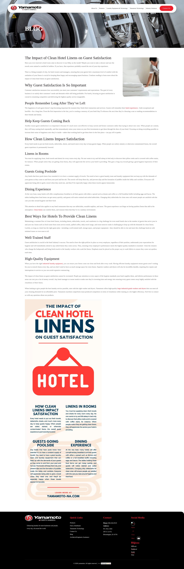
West (132, 555)
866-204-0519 (112, 523)
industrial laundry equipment (53, 263)
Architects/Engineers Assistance (79, 537)
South (133, 552)
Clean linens (38, 210)
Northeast (134, 549)
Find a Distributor (75, 526)
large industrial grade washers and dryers (131, 288)
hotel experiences (132, 108)
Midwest (133, 546)
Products (101, 8)
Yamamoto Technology (137, 8)
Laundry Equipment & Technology (117, 8)
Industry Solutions (151, 8)
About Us (94, 8)
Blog (71, 534)
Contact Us (166, 8)
